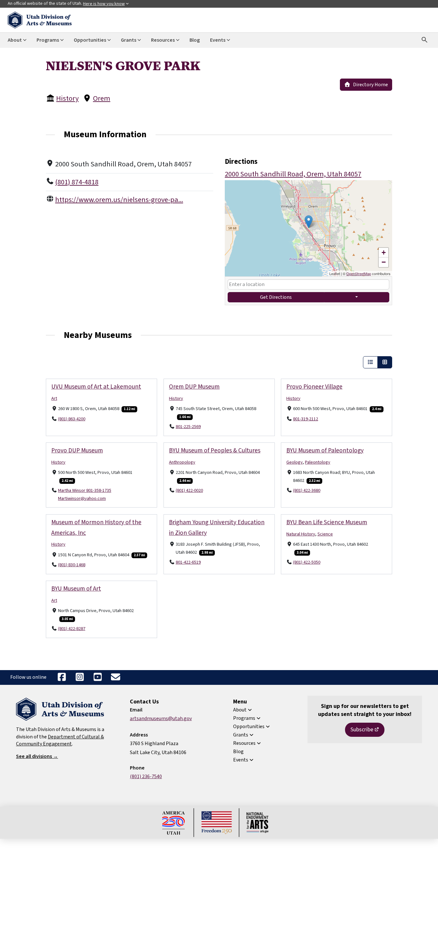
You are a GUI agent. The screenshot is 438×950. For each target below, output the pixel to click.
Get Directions (276, 297)
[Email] (115, 677)
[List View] (370, 362)
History (67, 98)
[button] (309, 221)
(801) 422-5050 (306, 562)
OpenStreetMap (358, 273)
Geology (294, 462)
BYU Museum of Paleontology (325, 450)
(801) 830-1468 (71, 564)
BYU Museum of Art (76, 588)
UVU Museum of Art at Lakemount (96, 386)
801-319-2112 (305, 419)
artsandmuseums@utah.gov (161, 718)
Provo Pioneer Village (314, 386)
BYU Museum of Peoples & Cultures (214, 450)
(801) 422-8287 (71, 628)
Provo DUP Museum (77, 450)
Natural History (300, 533)
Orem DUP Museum (194, 386)
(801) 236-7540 (146, 776)
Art (54, 398)
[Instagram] (79, 677)
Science (325, 533)
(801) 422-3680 (306, 490)
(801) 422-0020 (189, 490)
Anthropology (182, 462)
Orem (101, 98)
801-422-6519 (188, 562)
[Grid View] (384, 362)
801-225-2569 (188, 426)
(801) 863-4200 (71, 419)
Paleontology (317, 462)
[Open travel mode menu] (357, 297)
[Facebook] (61, 677)
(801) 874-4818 (76, 182)
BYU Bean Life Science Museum (326, 522)
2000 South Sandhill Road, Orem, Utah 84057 (293, 174)
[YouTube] (97, 677)
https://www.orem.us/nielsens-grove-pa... (119, 200)
